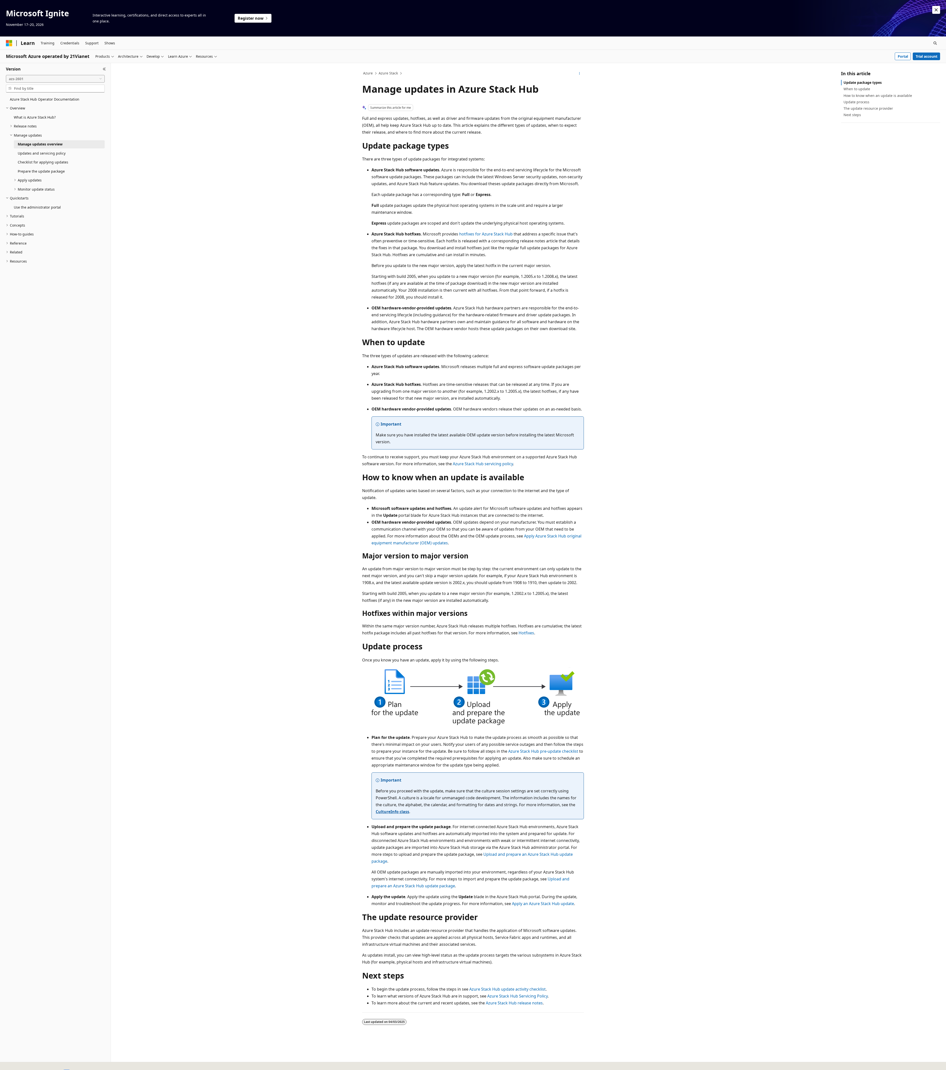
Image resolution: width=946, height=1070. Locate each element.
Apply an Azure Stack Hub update (543, 903)
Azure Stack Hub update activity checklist (507, 989)
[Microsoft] (9, 43)
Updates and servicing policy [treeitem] (42, 153)
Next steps (852, 114)
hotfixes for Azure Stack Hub (486, 234)
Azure (368, 73)
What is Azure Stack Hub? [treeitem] (35, 117)
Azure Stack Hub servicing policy (483, 463)
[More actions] (579, 73)
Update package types (863, 82)
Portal (903, 56)
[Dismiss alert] (936, 10)
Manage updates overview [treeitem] (40, 144)
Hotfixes (526, 633)
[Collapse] (104, 69)
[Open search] (935, 43)
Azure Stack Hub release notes (514, 1003)
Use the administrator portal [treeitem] (37, 207)
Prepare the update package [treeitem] (41, 171)
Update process (856, 102)
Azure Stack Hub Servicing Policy (517, 996)
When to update (857, 89)
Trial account (926, 56)
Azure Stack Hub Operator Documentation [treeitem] (44, 99)
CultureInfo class (392, 811)
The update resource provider (868, 108)
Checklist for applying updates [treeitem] (43, 162)
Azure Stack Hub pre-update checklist (543, 751)
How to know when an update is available (878, 95)
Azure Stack (388, 73)
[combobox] (55, 79)
